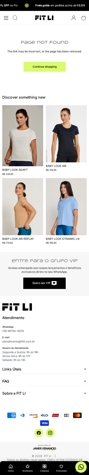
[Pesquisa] (15, 18)
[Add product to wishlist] (36, 113)
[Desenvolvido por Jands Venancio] (44, 447)
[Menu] (6, 18)
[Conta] (73, 18)
